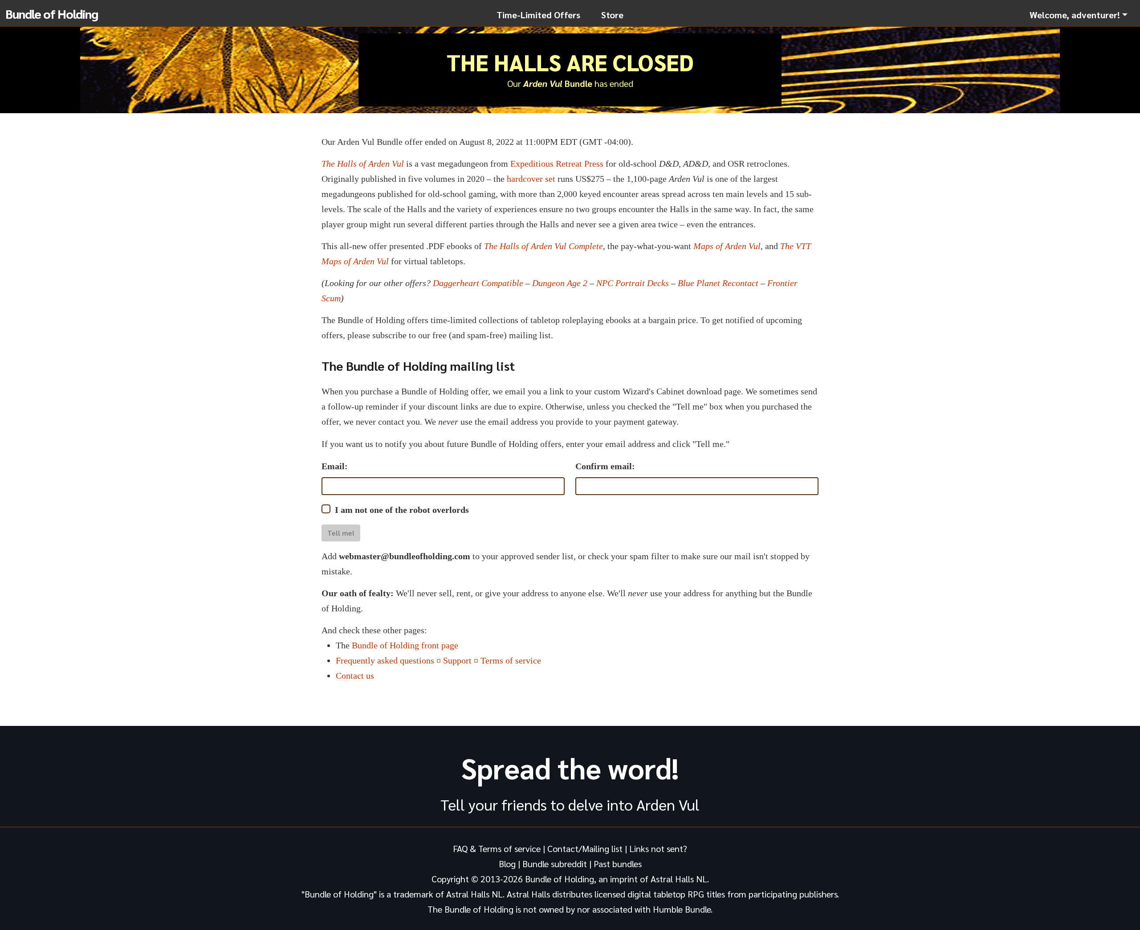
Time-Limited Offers (538, 14)
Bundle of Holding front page (405, 645)
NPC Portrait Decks (632, 283)
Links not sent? (658, 848)
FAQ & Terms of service (497, 848)
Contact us (355, 675)
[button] (1078, 15)
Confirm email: (605, 466)
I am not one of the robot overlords (402, 510)
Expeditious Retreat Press (556, 163)
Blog (507, 863)
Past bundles (618, 863)
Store (612, 14)
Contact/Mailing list (585, 848)
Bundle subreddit (554, 863)
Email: (335, 466)
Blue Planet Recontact (718, 283)
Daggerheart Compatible (478, 283)
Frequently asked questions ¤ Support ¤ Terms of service (438, 660)
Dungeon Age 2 (559, 283)
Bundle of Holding (51, 13)
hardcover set (531, 179)
